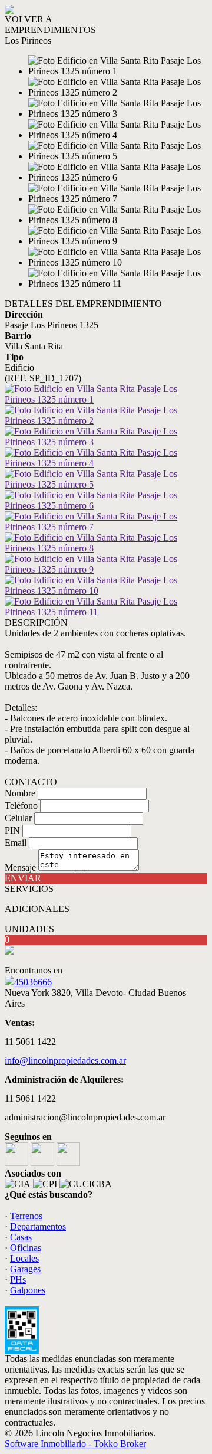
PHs (18, 1280)
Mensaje (20, 867)
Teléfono (21, 805)
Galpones (27, 1290)
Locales (24, 1258)
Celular (18, 818)
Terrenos (26, 1216)
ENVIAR (23, 878)
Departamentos (38, 1226)
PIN (12, 830)
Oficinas (25, 1248)
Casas (21, 1237)
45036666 (33, 982)
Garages (25, 1269)
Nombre (20, 793)
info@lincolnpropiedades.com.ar (65, 1061)
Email (15, 843)
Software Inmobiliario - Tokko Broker (75, 1444)
